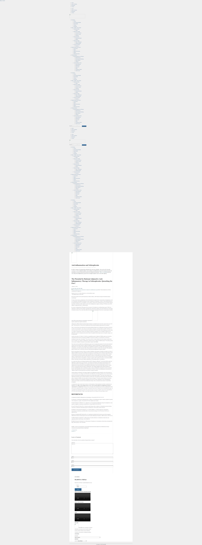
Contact (73, 6)
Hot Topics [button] (73, 19)
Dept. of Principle (79, 41)
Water (77, 30)
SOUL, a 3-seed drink (103, 272)
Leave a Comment (74, 267)
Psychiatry (75, 26)
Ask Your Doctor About (82, 267)
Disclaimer (73, 5)
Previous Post (74, 429)
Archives (76, 540)
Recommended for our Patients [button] (79, 56)
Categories (76, 535)
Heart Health (76, 23)
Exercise (77, 45)
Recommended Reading (80, 58)
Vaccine (75, 25)
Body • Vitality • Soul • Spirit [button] (76, 27)
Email (78, 485)
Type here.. (73, 442)
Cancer (75, 21)
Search (70, 125)
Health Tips (78, 65)
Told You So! (78, 70)
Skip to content (2, 0)
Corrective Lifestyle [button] (77, 44)
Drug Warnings (78, 64)
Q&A (77, 68)
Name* (73, 456)
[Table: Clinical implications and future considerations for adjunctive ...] (85, 289)
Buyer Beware (78, 60)
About (73, 2)
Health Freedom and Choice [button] (76, 47)
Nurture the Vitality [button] (77, 31)
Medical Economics (77, 51)
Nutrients (77, 35)
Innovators (77, 66)
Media (75, 49)
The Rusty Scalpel (79, 69)
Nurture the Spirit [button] (76, 40)
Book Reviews (78, 57)
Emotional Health (78, 38)
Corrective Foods (78, 32)
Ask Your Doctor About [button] (77, 62)
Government (76, 48)
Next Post (74, 431)
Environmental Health (77, 22)
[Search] (84, 126)
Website (73, 464)
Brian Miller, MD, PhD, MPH (77, 288)
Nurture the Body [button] (76, 28)
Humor (77, 39)
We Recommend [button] (74, 55)
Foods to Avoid (78, 34)
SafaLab (77, 61)
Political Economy (77, 53)
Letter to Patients (74, 4)
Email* (73, 460)
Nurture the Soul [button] (76, 36)
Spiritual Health (78, 43)
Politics (75, 52)
